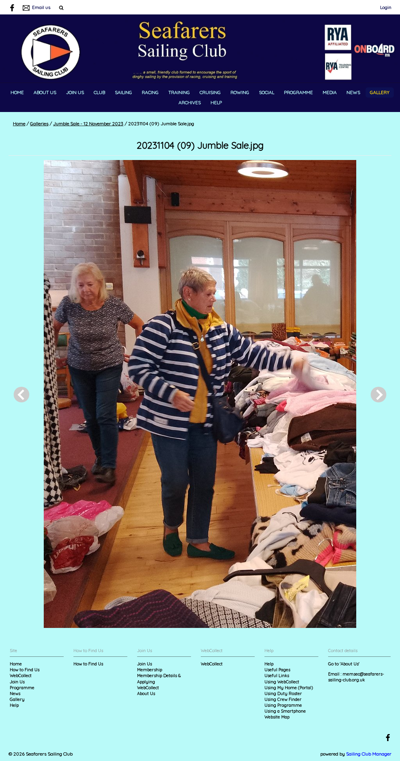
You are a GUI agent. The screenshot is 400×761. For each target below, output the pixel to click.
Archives (190, 102)
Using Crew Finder (283, 699)
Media (330, 92)
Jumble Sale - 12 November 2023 (88, 123)
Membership (149, 669)
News (353, 92)
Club (99, 92)
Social (266, 92)
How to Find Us (24, 669)
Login (385, 7)
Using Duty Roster (283, 693)
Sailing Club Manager (368, 754)
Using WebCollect (281, 682)
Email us (41, 7)
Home (17, 92)
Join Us (75, 92)
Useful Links (276, 675)
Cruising (210, 92)
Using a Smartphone (285, 711)
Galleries (39, 123)
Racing (150, 92)
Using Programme (283, 705)
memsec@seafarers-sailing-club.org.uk (356, 677)
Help (216, 102)
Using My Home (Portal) (288, 687)
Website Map (276, 717)
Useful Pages (277, 669)
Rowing (239, 92)
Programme (298, 92)
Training (179, 92)
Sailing (123, 92)
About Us (45, 92)
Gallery (379, 92)
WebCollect (21, 675)
